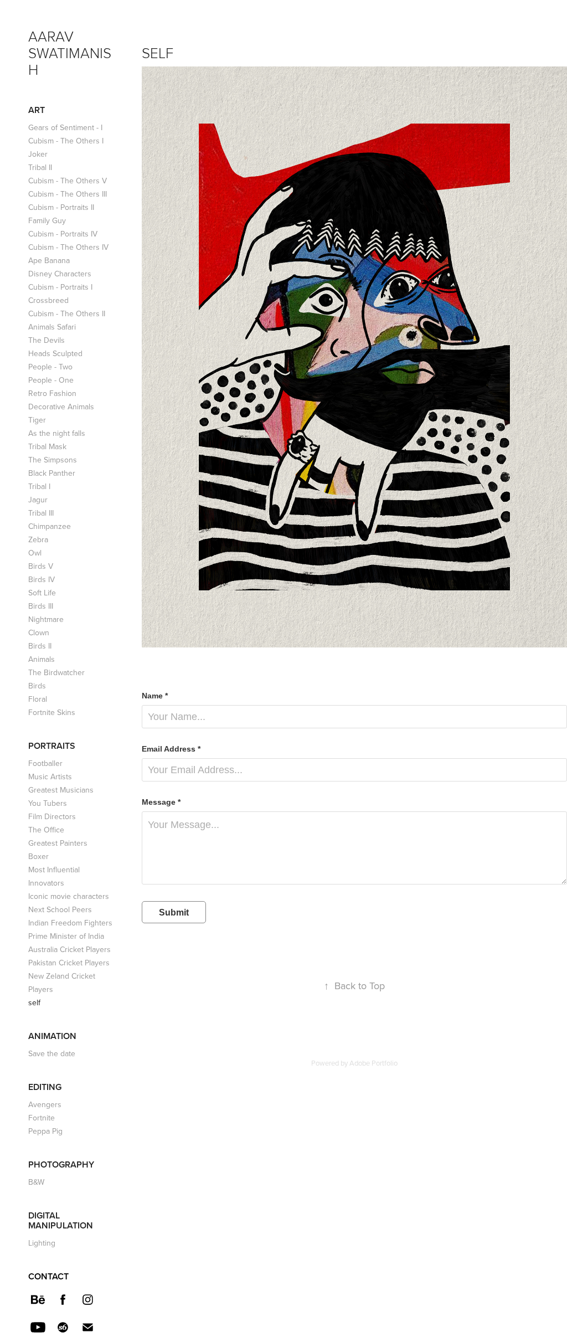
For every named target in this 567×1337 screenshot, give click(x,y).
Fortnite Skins (51, 712)
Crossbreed (48, 300)
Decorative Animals (61, 406)
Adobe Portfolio (373, 1063)
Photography (61, 1164)
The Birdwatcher (56, 672)
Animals (41, 659)
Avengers (44, 1104)
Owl (35, 552)
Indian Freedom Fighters (70, 922)
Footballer (45, 763)
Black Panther (51, 473)
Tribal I (39, 486)
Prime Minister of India (66, 936)
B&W (36, 1181)
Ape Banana (49, 260)
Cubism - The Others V (67, 180)
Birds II (39, 645)
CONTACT (48, 1276)
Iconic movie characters (68, 896)
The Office (46, 829)
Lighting (41, 1242)
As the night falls (56, 433)
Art (36, 110)
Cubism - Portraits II (61, 207)
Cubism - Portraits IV (62, 233)
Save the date (51, 1053)
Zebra (38, 539)
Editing (44, 1087)
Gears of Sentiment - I (65, 127)
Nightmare (46, 619)
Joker (38, 154)
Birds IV (41, 579)
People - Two (50, 366)
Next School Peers (60, 909)
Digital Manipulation (60, 1220)
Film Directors (52, 816)
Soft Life (42, 592)
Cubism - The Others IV (68, 247)
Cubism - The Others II (66, 313)
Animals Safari (52, 326)
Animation (52, 1036)
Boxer (38, 856)
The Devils (46, 340)
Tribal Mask (47, 446)
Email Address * (171, 749)
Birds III (40, 605)
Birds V (40, 566)
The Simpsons (52, 459)
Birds (37, 685)
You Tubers (47, 803)
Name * (155, 696)
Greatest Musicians (61, 789)
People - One (51, 379)
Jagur (38, 499)
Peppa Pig (45, 1131)
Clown (38, 632)
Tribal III (41, 512)
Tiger (37, 419)
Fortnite (41, 1117)
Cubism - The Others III (67, 193)
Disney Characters (59, 273)
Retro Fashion (52, 393)
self (34, 1002)
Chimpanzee (49, 526)
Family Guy (47, 220)
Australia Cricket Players (69, 949)
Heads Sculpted (55, 353)
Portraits (51, 745)
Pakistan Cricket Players (69, 962)
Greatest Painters (57, 843)
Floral (37, 699)
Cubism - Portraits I (60, 286)
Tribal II (40, 167)
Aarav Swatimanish (69, 52)
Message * (161, 802)
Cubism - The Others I (66, 140)
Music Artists (50, 776)
